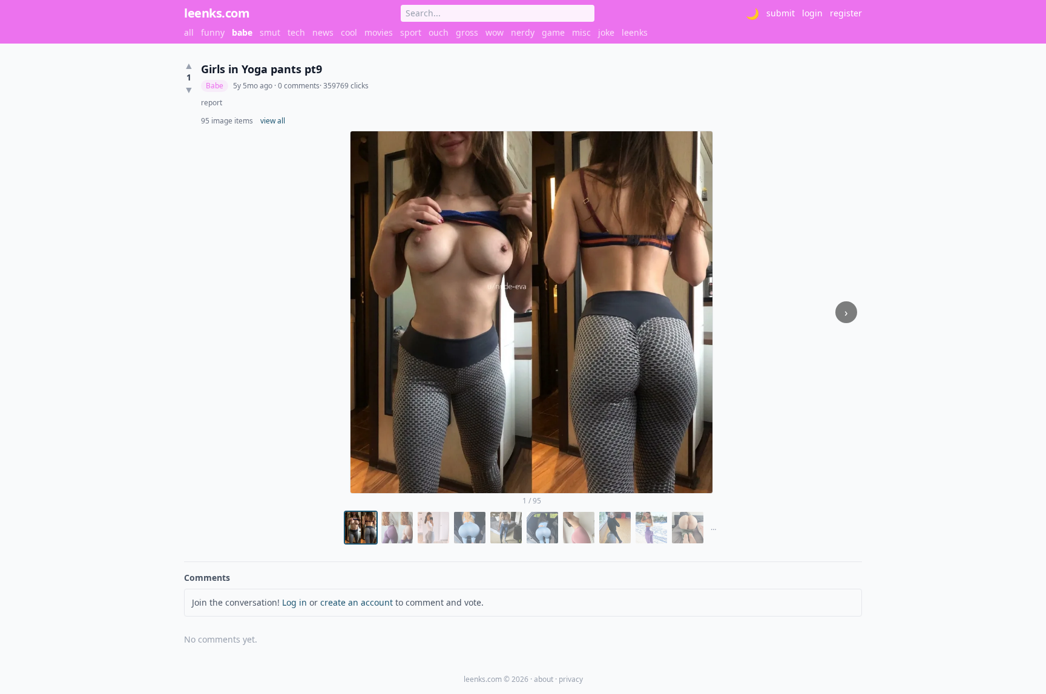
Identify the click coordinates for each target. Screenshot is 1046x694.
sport (410, 32)
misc (581, 32)
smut (270, 32)
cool (349, 32)
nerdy (523, 32)
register (846, 13)
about (543, 679)
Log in (294, 602)
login (812, 13)
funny (213, 32)
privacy (571, 679)
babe (242, 32)
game (553, 32)
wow (494, 32)
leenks (635, 32)
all (189, 32)
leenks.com (216, 13)
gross (467, 32)
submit (780, 13)
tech (296, 32)
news (323, 32)
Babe (214, 85)
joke (606, 32)
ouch (439, 32)
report (211, 103)
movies (378, 32)
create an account (356, 602)
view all (272, 121)
